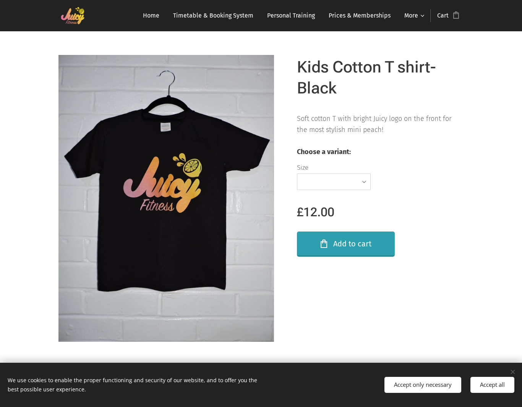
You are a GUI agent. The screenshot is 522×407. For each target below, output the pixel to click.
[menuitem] (151, 15)
